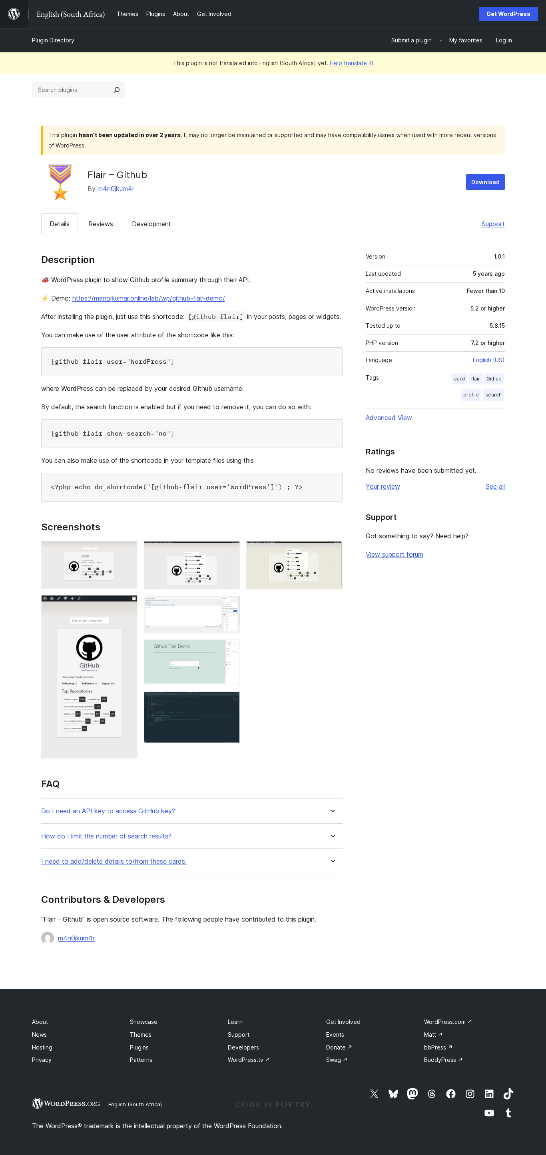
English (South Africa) (135, 1104)
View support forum (394, 554)
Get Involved (343, 1021)
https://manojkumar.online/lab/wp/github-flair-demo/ (148, 298)
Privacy (42, 1059)
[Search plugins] (117, 90)
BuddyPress (443, 1059)
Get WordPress (508, 13)
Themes (140, 1034)
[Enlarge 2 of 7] (127, 606)
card (459, 379)
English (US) (489, 359)
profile (471, 395)
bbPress (438, 1047)
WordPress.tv (249, 1059)
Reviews (100, 224)
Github (494, 379)
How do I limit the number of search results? (106, 836)
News (39, 1034)
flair (475, 379)
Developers (243, 1047)
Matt (433, 1034)
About (40, 1021)
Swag (337, 1059)
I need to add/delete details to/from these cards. (114, 861)
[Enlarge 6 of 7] (229, 702)
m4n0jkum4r (116, 189)
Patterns (141, 1059)
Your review (383, 486)
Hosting (42, 1047)
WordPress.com (448, 1021)
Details (60, 224)
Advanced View (389, 418)
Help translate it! (351, 63)
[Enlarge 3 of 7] (229, 552)
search (493, 395)
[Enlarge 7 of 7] (332, 552)
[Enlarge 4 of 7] (229, 607)
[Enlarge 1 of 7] (127, 552)
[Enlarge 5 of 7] (229, 650)
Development (151, 224)
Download (485, 182)
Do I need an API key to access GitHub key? (108, 811)
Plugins (139, 1047)
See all (495, 486)
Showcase (143, 1021)
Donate (339, 1047)
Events (335, 1034)
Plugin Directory (53, 40)
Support (493, 224)
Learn (235, 1021)
